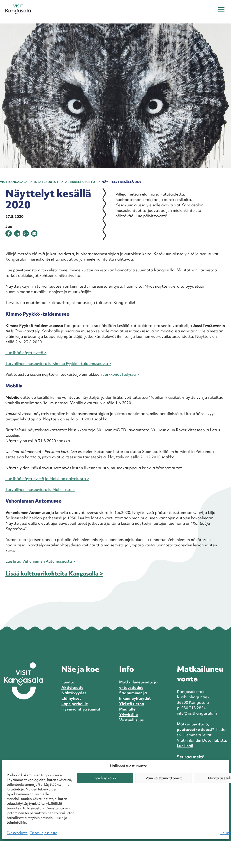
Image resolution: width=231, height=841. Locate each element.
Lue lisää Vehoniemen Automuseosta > (40, 561)
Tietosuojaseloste (43, 833)
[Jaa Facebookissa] (8, 233)
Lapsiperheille (74, 703)
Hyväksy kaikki (105, 778)
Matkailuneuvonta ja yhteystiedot (138, 684)
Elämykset (71, 698)
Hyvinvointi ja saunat (80, 709)
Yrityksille (128, 714)
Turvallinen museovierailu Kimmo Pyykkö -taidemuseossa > (58, 363)
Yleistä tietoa (131, 703)
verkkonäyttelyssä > (121, 374)
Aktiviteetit (72, 687)
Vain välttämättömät (164, 778)
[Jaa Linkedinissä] (17, 233)
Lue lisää (185, 745)
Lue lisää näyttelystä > (25, 352)
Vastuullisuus (131, 719)
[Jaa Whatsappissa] (26, 233)
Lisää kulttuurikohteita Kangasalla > (54, 573)
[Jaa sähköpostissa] (34, 233)
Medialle (127, 709)
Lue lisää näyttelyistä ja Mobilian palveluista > (47, 478)
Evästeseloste (17, 833)
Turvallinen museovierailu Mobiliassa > (40, 489)
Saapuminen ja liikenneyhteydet (135, 695)
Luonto (67, 682)
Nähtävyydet (73, 692)
